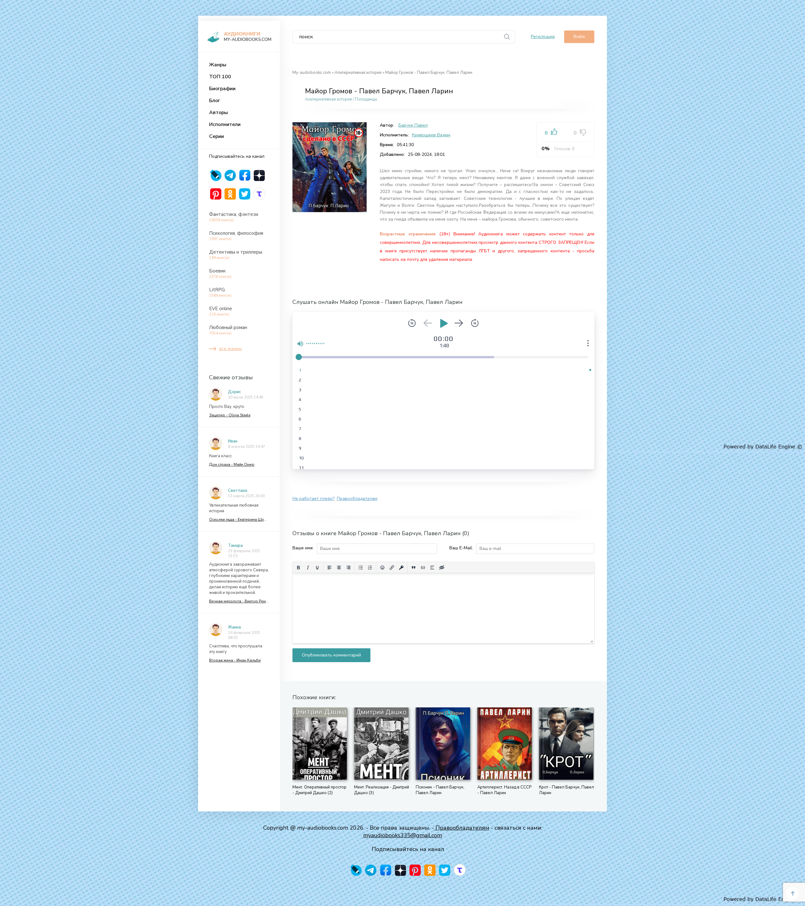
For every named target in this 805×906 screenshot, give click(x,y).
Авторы (218, 112)
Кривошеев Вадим (431, 135)
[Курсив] (308, 567)
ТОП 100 (220, 76)
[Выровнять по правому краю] (348, 567)
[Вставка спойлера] (432, 567)
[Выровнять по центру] (339, 567)
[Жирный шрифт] (298, 567)
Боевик (220, 273)
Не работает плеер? (313, 499)
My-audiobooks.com (311, 72)
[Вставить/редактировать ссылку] (392, 567)
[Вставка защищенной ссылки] (401, 567)
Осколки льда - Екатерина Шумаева (239, 519)
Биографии (222, 88)
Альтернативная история (358, 72)
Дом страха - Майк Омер (231, 464)
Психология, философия (236, 235)
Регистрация (543, 37)
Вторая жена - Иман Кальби (235, 660)
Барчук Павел (413, 125)
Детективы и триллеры (235, 254)
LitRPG (220, 292)
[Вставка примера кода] (423, 567)
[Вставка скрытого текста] (442, 567)
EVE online (220, 311)
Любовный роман (228, 330)
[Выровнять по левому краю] (329, 567)
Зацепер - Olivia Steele (229, 415)
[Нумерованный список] (370, 567)
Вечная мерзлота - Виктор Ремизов (239, 601)
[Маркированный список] (360, 567)
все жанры (230, 349)
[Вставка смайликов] (382, 567)
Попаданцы (366, 99)
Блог (214, 100)
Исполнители (225, 124)
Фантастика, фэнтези (233, 216)
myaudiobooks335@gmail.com (402, 835)
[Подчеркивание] (317, 567)
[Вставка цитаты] (413, 567)
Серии (216, 136)
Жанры (217, 64)
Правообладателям (357, 499)
